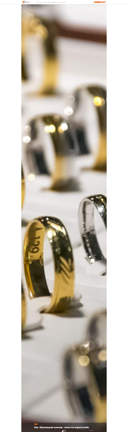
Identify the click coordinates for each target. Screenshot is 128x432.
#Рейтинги (49, 2)
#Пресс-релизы (59, 2)
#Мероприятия (54, 2)
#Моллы (41, 2)
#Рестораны (45, 2)
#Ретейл (37, 2)
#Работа (64, 2)
